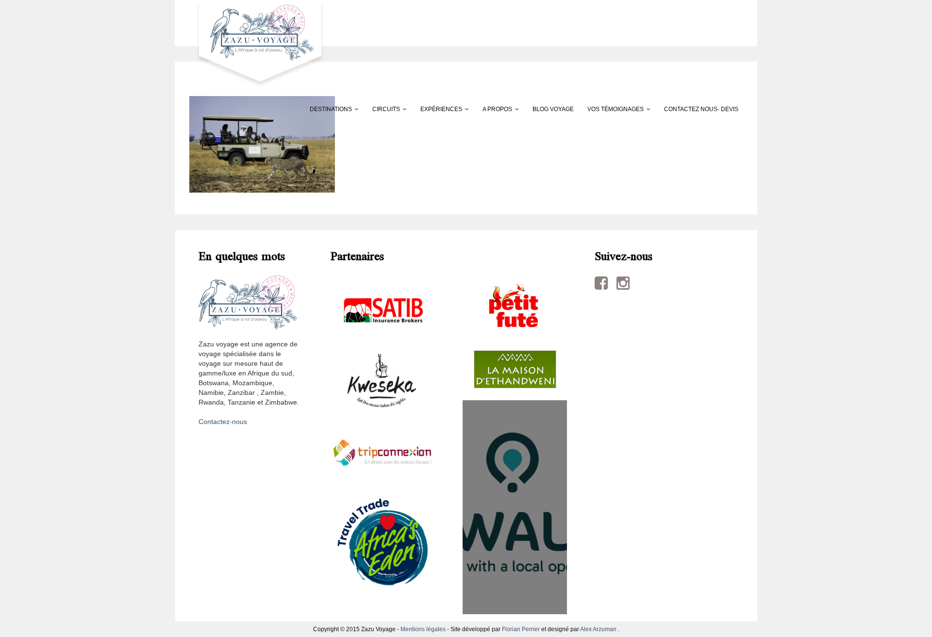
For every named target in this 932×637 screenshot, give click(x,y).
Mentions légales (423, 629)
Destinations (331, 109)
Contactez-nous (223, 421)
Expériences (441, 109)
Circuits (386, 109)
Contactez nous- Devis (701, 109)
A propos (497, 109)
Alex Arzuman (598, 629)
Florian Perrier (521, 629)
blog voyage (553, 109)
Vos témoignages (615, 109)
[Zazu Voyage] (257, 43)
